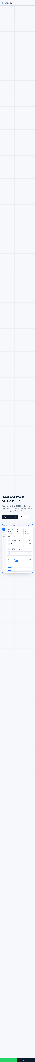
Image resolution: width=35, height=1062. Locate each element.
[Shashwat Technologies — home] (7, 3)
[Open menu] (32, 2)
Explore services (9, 517)
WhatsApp (10, 1060)
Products (24, 517)
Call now (27, 1060)
